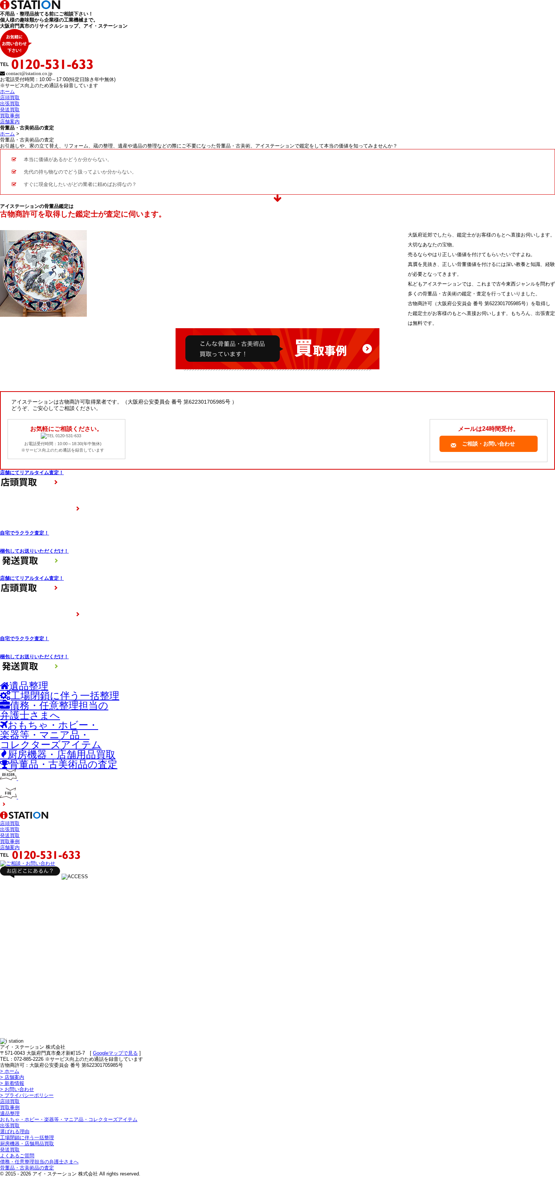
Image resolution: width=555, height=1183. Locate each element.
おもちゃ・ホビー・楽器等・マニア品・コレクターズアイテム (68, 1119)
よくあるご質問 (17, 1155)
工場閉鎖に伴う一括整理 (27, 1137)
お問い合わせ (17, 1089)
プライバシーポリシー (27, 1095)
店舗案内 (10, 121)
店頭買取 (10, 97)
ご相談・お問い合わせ (488, 444)
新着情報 (12, 1083)
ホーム (7, 91)
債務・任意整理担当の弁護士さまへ (39, 1162)
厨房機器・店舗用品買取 (27, 1143)
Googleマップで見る (115, 1053)
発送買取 (10, 109)
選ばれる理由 (14, 1131)
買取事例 (10, 115)
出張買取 (10, 103)
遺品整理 (10, 1113)
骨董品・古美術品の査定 (27, 1168)
